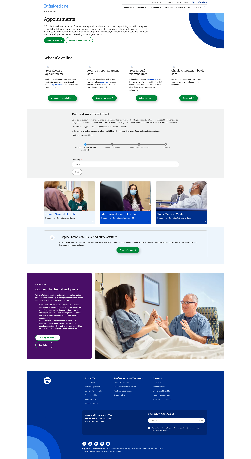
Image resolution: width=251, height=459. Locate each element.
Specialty (76, 159)
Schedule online (53, 40)
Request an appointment (78, 40)
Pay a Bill (170, 2)
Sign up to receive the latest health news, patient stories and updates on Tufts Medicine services (177, 429)
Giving (186, 2)
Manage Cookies (157, 449)
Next (77, 172)
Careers (178, 2)
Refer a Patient (156, 2)
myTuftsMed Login (201, 2)
